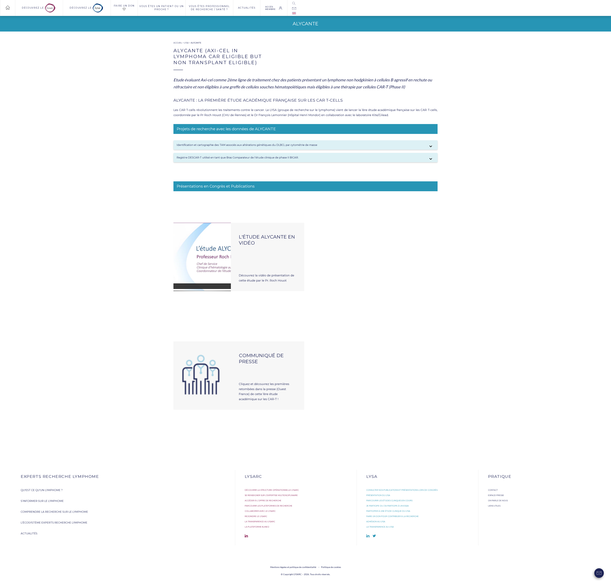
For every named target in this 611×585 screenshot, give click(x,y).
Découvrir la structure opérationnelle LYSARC (272, 490)
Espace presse (496, 495)
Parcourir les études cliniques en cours (389, 500)
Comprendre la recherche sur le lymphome (54, 511)
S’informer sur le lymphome (42, 501)
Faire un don (124, 5)
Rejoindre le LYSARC (256, 516)
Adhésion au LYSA (375, 521)
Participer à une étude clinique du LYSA (388, 511)
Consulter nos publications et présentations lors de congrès (402, 490)
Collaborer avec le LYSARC (260, 511)
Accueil (177, 43)
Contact (493, 490)
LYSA (186, 43)
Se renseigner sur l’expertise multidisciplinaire (271, 495)
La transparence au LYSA (380, 527)
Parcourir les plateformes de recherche (268, 506)
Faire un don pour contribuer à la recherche (392, 516)
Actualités (247, 7)
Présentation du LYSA (378, 495)
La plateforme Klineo (257, 527)
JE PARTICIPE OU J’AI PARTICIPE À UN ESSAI (387, 506)
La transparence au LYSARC (260, 521)
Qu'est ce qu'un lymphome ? (42, 490)
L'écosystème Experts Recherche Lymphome (54, 522)
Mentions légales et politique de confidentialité (293, 567)
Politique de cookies (331, 567)
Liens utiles (494, 506)
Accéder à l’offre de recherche (263, 500)
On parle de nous (498, 500)
